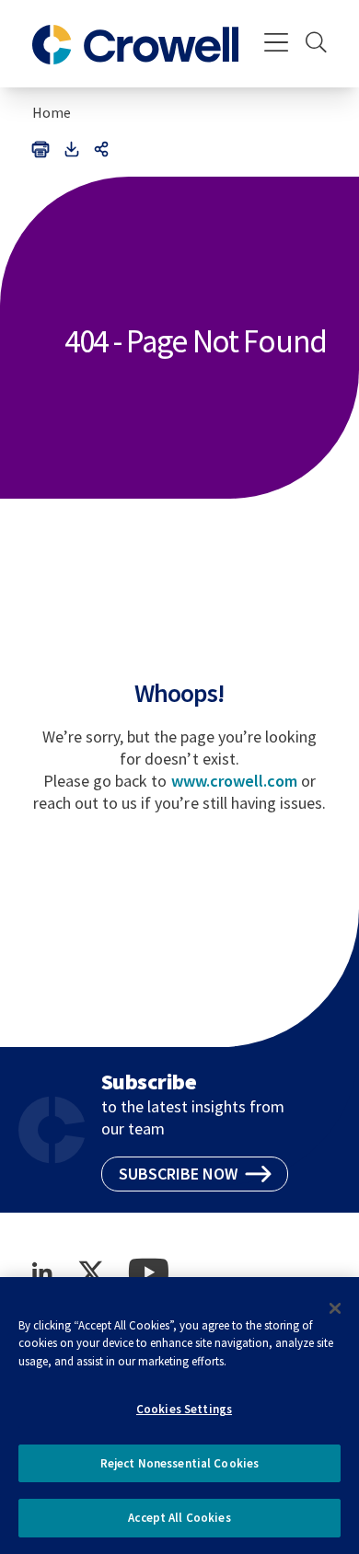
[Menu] (276, 44)
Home (51, 112)
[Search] (316, 44)
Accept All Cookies (179, 1517)
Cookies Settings (184, 1409)
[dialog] (179, 1415)
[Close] (335, 1308)
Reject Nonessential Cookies (180, 1463)
